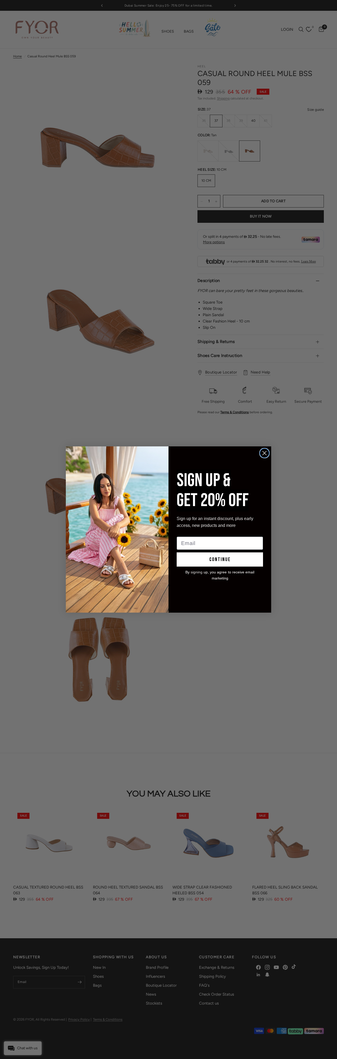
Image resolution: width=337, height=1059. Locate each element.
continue (220, 559)
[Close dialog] (264, 453)
